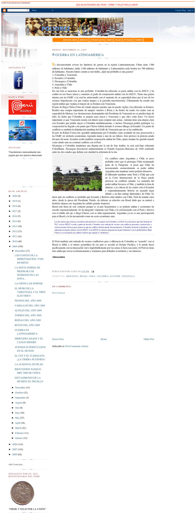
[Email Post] (92, 271)
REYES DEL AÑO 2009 (27, 325)
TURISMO (138, 40)
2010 (15, 241)
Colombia (103, 276)
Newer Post (58, 339)
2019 (15, 200)
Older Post (149, 339)
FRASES (118, 40)
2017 (15, 211)
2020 (15, 195)
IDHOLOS (84, 40)
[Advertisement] (75, 315)
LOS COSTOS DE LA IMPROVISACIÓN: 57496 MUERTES (29, 259)
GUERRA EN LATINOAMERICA (79, 54)
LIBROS (109, 40)
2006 (15, 454)
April (18, 422)
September (20, 397)
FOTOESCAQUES (97, 40)
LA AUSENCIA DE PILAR (29, 364)
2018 (15, 205)
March (18, 427)
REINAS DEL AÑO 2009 (28, 320)
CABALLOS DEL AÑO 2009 (30, 305)
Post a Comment (58, 293)
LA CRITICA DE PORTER (29, 283)
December (20, 250)
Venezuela (128, 276)
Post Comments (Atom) (76, 346)
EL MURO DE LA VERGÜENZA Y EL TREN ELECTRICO (30, 292)
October (19, 392)
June (17, 412)
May (17, 417)
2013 (15, 226)
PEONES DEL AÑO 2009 (28, 300)
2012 (15, 231)
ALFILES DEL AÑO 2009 (28, 310)
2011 (15, 236)
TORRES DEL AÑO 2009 (28, 315)
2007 (15, 449)
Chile (92, 276)
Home (104, 339)
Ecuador (115, 276)
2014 (15, 221)
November (20, 387)
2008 (15, 444)
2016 (15, 216)
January (19, 437)
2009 (15, 246)
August (19, 402)
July (17, 407)
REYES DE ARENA (70, 40)
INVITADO (128, 40)
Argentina (72, 276)
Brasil (84, 276)
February (19, 432)
